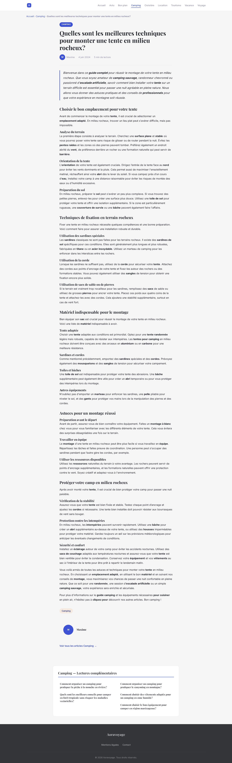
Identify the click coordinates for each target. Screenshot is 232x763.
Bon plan (122, 5)
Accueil (102, 5)
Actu (111, 5)
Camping (136, 5)
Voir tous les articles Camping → (78, 645)
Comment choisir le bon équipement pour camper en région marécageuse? (143, 706)
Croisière (149, 5)
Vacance (189, 5)
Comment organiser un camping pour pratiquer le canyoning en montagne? (141, 685)
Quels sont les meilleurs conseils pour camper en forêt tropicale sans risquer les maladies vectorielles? (85, 698)
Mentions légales (110, 744)
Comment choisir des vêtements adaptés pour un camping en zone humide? (145, 696)
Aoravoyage (116, 734)
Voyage (202, 5)
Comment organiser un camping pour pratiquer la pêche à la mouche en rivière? (83, 685)
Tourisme (176, 5)
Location (162, 5)
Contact (126, 744)
